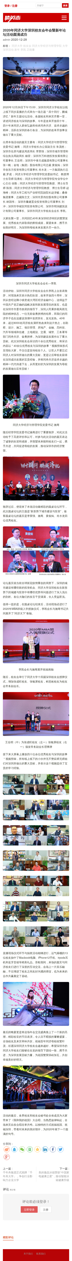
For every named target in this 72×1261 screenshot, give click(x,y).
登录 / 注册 (10, 5)
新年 (17, 49)
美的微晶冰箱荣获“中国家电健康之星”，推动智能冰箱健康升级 (54, 1176)
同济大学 (17, 46)
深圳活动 (8, 49)
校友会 (27, 46)
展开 (64, 18)
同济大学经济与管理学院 (47, 46)
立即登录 (29, 1209)
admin (7, 39)
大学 (65, 46)
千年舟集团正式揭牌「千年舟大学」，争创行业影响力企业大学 (17, 1176)
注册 (45, 1209)
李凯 (23, 49)
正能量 (31, 49)
